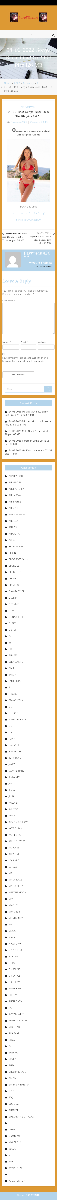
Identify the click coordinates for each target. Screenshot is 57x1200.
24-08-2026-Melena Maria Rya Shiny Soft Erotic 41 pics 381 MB (26, 413)
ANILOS (13, 527)
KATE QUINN (15, 828)
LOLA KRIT (14, 860)
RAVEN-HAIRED (17, 1014)
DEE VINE (14, 604)
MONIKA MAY (16, 918)
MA (10, 873)
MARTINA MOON (17, 892)
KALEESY (13, 809)
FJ (9, 687)
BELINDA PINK (16, 546)
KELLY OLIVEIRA (17, 841)
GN (10, 725)
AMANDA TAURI (17, 514)
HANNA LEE (15, 745)
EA (10, 636)
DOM (11, 610)
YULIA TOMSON (17, 1180)
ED (10, 649)
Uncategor (14, 1135)
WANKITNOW (15, 1167)
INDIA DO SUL (16, 757)
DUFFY (12, 623)
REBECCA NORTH (18, 1020)
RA (10, 1007)
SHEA (11, 1065)
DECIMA (13, 597)
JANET (12, 764)
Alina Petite (15, 501)
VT (10, 1155)
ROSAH (12, 1039)
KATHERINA (15, 834)
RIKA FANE (14, 1033)
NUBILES (13, 956)
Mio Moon (14, 911)
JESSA (12, 789)
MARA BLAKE (15, 879)
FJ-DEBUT (14, 693)
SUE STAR (14, 1103)
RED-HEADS (15, 1026)
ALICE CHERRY (16, 488)
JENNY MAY (14, 777)
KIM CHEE (14, 847)
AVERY (12, 540)
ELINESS (13, 655)
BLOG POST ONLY (18, 559)
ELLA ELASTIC (16, 661)
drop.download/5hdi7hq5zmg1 (28, 213)
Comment (8, 300)
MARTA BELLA (16, 886)
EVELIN (12, 674)
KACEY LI (13, 802)
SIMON (12, 1078)
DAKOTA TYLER (16, 591)
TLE (11, 1123)
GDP (11, 706)
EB (10, 642)
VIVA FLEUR (15, 1142)
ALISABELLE (15, 508)
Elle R (12, 668)
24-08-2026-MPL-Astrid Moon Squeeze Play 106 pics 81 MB (28, 423)
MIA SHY (13, 905)
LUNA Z (13, 866)
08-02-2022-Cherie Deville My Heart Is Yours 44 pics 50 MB (14, 237)
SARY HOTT (15, 1052)
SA (10, 1046)
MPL (11, 924)
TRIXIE (12, 1129)
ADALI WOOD (16, 476)
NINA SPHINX (16, 950)
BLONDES (14, 565)
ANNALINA (14, 533)
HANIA (12, 738)
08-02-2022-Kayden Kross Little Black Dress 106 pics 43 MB (40, 238)
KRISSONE (14, 853)
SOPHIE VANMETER (19, 1084)
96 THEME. (34, 1195)
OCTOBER (14, 962)
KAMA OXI (14, 815)
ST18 (11, 1091)
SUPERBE (14, 1110)
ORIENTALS (15, 975)
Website (42, 342)
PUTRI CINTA (15, 1001)
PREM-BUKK (15, 988)
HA (10, 732)
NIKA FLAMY (15, 943)
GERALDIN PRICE (17, 719)
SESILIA (12, 1059)
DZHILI (12, 629)
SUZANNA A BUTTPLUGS (22, 1116)
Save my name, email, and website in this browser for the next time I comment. (25, 359)
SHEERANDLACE (17, 1071)
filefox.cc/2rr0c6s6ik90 (28, 219)
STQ (11, 1097)
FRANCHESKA (16, 700)
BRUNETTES (28, 107)
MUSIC (12, 930)
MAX (11, 898)
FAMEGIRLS (15, 681)
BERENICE (14, 552)
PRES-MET (14, 994)
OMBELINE (14, 969)
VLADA (12, 1148)
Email (25, 342)
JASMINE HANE (16, 770)
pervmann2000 (19, 122)
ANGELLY (13, 520)
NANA (12, 937)
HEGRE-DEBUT (16, 751)
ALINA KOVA (15, 495)
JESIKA (12, 783)
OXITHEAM (14, 982)
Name (6, 342)
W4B (11, 1161)
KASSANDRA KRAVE (19, 821)
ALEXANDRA (15, 482)
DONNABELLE (16, 616)
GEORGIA (14, 713)
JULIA (11, 796)
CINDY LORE (15, 584)
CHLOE (12, 578)
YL (10, 1174)
